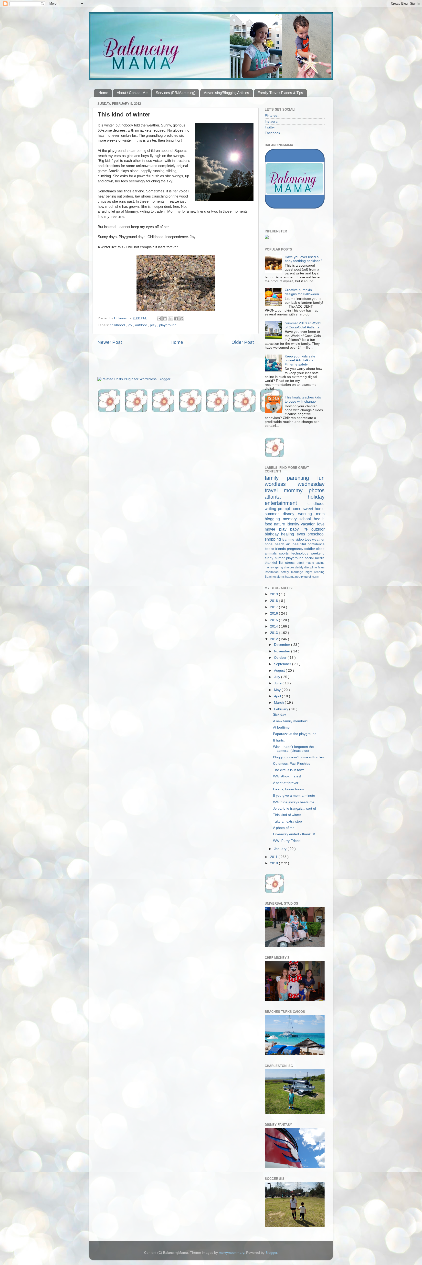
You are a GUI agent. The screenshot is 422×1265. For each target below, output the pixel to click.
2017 (274, 607)
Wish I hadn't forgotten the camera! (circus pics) (293, 749)
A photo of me (284, 828)
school (306, 519)
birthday (273, 534)
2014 (274, 626)
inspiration (273, 572)
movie (272, 529)
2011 (274, 857)
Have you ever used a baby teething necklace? (303, 259)
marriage (298, 572)
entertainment (286, 503)
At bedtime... (283, 727)
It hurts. (279, 740)
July (277, 677)
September (283, 664)
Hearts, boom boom (288, 789)
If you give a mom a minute (294, 795)
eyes (302, 534)
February (281, 709)
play (153, 325)
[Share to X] (170, 318)
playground (168, 325)
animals (272, 553)
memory (291, 519)
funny (270, 558)
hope (270, 544)
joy (130, 325)
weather (318, 539)
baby (296, 529)
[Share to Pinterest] (181, 318)
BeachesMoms (275, 576)
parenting (302, 478)
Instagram (272, 121)
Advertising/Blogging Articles (226, 93)
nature (280, 524)
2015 (274, 620)
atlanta (286, 497)
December (282, 645)
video (300, 539)
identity (294, 524)
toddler (310, 549)
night (310, 572)
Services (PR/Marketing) (175, 93)
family (276, 478)
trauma (290, 576)
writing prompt (278, 508)
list (282, 563)
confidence (316, 544)
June (278, 683)
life (307, 529)
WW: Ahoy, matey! (287, 776)
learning (288, 539)
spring (279, 567)
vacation (309, 524)
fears (321, 567)
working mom (311, 514)
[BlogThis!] (164, 318)
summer (274, 514)
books (270, 549)
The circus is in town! (289, 770)
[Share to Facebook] (176, 318)
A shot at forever (285, 783)
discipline (311, 567)
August (280, 670)
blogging (274, 519)
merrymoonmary (231, 1253)
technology (301, 553)
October (280, 657)
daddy (299, 567)
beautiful (300, 544)
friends (281, 549)
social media (315, 558)
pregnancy (296, 549)
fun (321, 478)
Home (103, 93)
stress (291, 563)
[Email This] (159, 318)
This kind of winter (287, 815)
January (280, 849)
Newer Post (109, 342)
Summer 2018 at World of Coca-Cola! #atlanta (303, 325)
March (279, 702)
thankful (272, 563)
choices (289, 567)
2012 (274, 639)
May (278, 690)
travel (274, 490)
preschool (316, 534)
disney (290, 514)
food (269, 524)
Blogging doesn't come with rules (298, 757)
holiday (316, 497)
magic (311, 563)
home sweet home (308, 508)
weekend (318, 553)
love (321, 524)
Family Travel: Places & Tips (280, 93)
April (278, 696)
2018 (274, 601)
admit (301, 563)
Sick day (279, 714)
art (289, 544)
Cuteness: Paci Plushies (291, 763)
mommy (296, 490)
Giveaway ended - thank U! (294, 834)
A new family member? (290, 721)
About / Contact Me (132, 93)
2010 (274, 863)
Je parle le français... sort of (294, 808)
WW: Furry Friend (287, 841)
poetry (299, 576)
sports (285, 553)
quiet (308, 576)
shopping (273, 539)
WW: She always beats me (293, 802)
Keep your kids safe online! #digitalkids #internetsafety (300, 360)
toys (308, 539)
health (319, 519)
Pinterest (271, 115)
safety (286, 572)
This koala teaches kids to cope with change (303, 399)
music (315, 576)
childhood (118, 325)
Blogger (271, 1253)
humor (280, 558)
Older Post (243, 342)
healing (288, 534)
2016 (274, 613)
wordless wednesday (295, 484)
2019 (274, 594)
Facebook (272, 133)
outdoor (141, 325)
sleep (320, 549)
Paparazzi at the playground (294, 734)
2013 (274, 633)
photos (317, 490)
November (282, 651)
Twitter (270, 127)
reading (319, 572)
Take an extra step (287, 821)
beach (280, 544)
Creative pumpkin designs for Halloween (302, 292)
